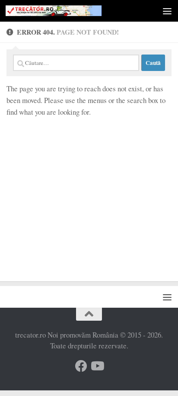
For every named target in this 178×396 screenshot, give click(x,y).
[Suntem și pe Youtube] (97, 366)
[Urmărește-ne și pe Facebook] (81, 366)
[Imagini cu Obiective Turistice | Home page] (70, 10)
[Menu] (167, 11)
